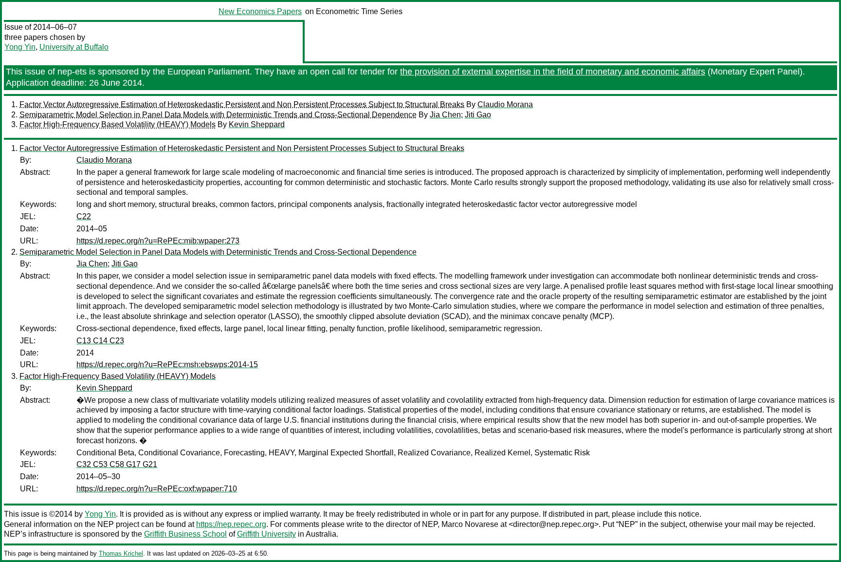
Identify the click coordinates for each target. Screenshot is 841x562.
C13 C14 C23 (100, 341)
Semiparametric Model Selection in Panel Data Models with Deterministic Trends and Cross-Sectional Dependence (218, 115)
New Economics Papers (260, 11)
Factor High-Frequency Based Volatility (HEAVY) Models (117, 124)
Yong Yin (20, 47)
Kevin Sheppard (257, 124)
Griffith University (266, 534)
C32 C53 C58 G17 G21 (116, 464)
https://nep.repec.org (231, 524)
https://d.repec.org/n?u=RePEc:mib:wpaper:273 (157, 241)
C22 (83, 216)
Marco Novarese (469, 524)
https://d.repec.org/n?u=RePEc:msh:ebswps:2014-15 (167, 364)
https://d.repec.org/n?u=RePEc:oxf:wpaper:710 (156, 489)
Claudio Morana (505, 104)
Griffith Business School (185, 534)
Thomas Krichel (121, 553)
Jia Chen (445, 115)
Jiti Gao (478, 115)
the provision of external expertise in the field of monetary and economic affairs (552, 71)
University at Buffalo (74, 47)
